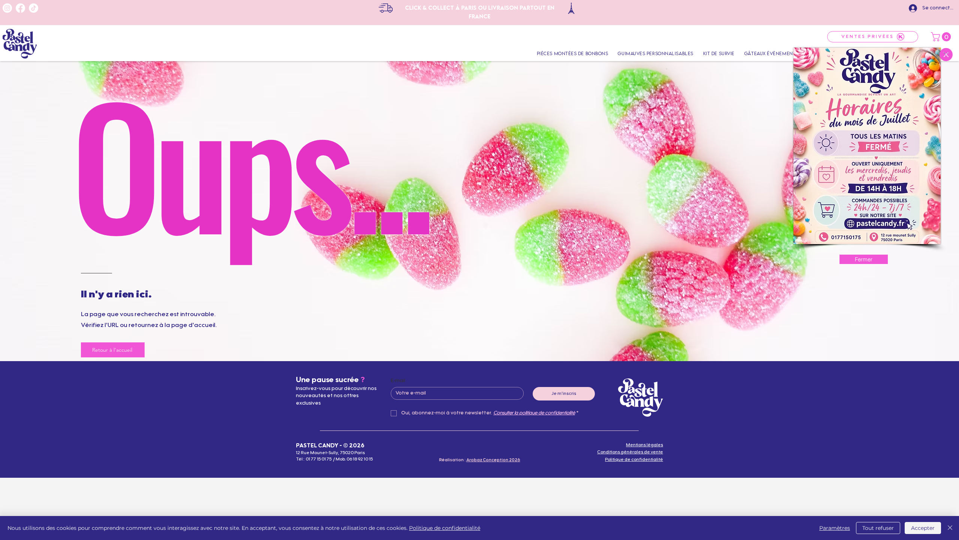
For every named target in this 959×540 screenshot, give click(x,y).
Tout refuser (878, 528)
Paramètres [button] (834, 528)
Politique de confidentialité (444, 528)
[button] (946, 54)
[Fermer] (950, 528)
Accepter (923, 528)
